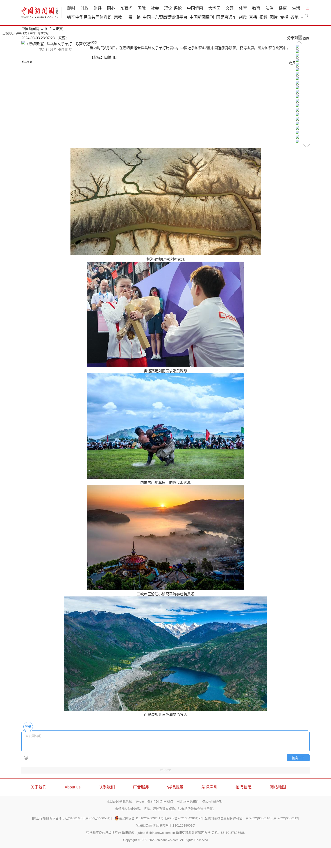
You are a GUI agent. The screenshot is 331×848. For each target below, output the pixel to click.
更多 (292, 63)
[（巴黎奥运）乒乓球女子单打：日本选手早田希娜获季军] (297, 142)
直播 (253, 17)
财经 (98, 8)
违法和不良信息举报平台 (103, 832)
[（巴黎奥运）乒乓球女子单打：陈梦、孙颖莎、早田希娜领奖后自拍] (297, 101)
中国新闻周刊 (202, 17)
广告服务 (141, 787)
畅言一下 (298, 758)
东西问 (126, 8)
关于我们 (38, 787)
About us (73, 787)
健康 (283, 8)
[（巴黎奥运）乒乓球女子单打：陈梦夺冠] (297, 61)
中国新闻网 (30, 29)
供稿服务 (175, 787)
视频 (263, 17)
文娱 (230, 8)
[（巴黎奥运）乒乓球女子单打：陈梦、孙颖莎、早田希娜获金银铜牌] (297, 97)
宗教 (118, 17)
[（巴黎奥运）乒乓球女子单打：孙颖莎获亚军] (297, 65)
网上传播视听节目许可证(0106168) (58, 818)
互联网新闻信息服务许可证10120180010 (165, 825)
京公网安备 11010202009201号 (141, 818)
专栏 (284, 17)
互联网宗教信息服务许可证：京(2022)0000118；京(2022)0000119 (251, 818)
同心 (111, 8)
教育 (256, 8)
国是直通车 (226, 17)
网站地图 (278, 787)
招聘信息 (244, 787)
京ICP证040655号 (98, 818)
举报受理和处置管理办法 (193, 832)
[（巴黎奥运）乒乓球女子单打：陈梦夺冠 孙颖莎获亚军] (297, 47)
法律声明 (209, 787)
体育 (243, 8)
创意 (243, 17)
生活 (296, 8)
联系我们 (107, 787)
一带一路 (132, 17)
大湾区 (214, 8)
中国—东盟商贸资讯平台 (165, 17)
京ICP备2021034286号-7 (184, 818)
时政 (84, 8)
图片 (274, 17)
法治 (269, 8)
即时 (71, 8)
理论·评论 (173, 8)
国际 (142, 8)
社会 (155, 8)
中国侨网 (195, 8)
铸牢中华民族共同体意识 (89, 17)
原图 (306, 38)
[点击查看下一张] (55, 44)
